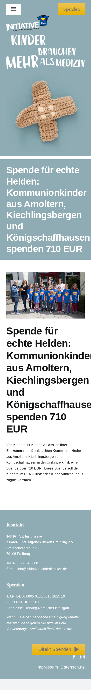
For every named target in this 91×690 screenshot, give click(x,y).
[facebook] (74, 657)
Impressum (47, 667)
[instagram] (82, 657)
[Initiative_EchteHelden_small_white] (27, 16)
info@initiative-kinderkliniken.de (42, 569)
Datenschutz (73, 667)
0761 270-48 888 (25, 563)
